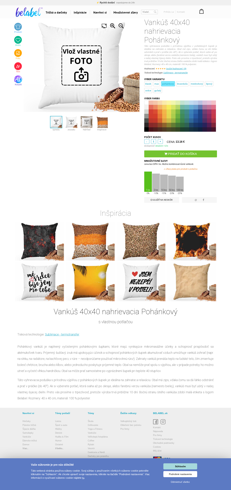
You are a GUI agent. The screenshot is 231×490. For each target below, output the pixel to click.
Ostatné (59, 444)
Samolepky (27, 433)
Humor (58, 440)
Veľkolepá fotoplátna (98, 436)
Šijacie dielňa (29, 429)
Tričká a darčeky (56, 12)
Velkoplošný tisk (128, 421)
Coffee (91, 440)
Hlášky (58, 429)
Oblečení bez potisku (130, 425)
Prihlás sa (169, 11)
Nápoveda (158, 431)
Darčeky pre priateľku (98, 456)
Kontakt (181, 11)
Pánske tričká (29, 425)
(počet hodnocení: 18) (176, 68)
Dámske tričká (29, 440)
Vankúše (26, 436)
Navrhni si (100, 12)
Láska (58, 421)
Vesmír (91, 448)
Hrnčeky (26, 421)
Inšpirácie (80, 12)
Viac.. (25, 448)
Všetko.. (59, 448)
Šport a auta (61, 425)
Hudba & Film (61, 436)
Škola (90, 421)
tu (83, 477)
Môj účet (157, 450)
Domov (25, 444)
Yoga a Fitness (95, 429)
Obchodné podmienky (163, 443)
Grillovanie (93, 425)
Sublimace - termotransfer (175, 72)
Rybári (91, 444)
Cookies (157, 447)
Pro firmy (124, 429)
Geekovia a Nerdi (96, 452)
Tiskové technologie (163, 439)
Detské (58, 433)
